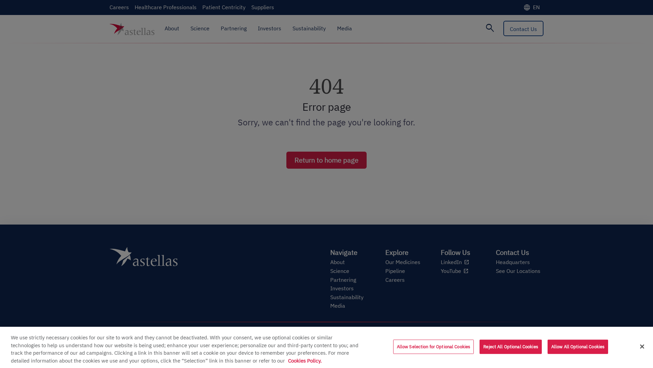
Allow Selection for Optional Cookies (433, 347)
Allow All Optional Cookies (577, 347)
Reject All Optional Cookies (510, 347)
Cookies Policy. (305, 360)
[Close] (642, 346)
